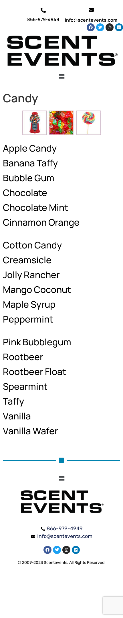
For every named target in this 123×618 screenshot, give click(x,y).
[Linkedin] (119, 27)
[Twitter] (100, 27)
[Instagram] (110, 27)
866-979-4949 (43, 19)
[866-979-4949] (43, 10)
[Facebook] (91, 27)
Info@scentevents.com (91, 20)
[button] (61, 76)
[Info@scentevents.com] (91, 9)
